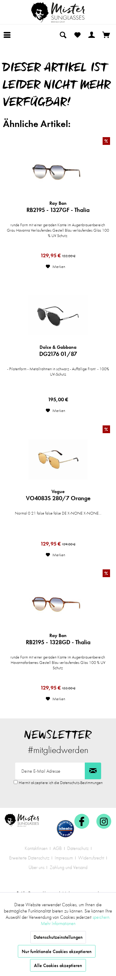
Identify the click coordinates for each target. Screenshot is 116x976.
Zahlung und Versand (68, 867)
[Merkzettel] (77, 35)
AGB (57, 848)
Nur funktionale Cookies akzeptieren (57, 951)
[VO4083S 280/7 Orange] (58, 460)
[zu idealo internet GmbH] (65, 829)
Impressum (64, 858)
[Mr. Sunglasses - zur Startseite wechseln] (58, 12)
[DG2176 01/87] (58, 315)
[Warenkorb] (106, 35)
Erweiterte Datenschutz (29, 858)
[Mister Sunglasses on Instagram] (103, 821)
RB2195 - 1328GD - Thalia (58, 639)
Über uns (36, 867)
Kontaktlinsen (36, 848)
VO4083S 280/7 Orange (58, 495)
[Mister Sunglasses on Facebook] (81, 821)
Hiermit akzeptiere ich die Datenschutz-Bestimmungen (61, 782)
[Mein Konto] (92, 35)
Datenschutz (78, 848)
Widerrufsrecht (91, 858)
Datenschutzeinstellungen (58, 937)
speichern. (101, 917)
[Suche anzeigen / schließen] (63, 35)
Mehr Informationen (58, 923)
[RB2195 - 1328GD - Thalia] (58, 603)
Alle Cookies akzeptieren (58, 965)
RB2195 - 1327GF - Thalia (58, 207)
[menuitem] (8, 35)
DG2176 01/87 (58, 351)
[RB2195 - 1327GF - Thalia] (58, 171)
